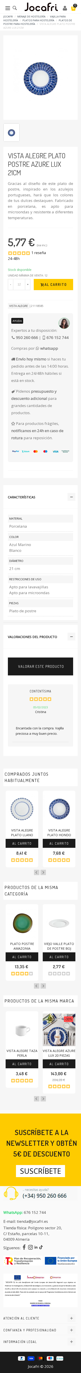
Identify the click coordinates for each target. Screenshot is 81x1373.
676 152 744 (35, 1212)
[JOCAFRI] (41, 7)
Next (43, 872)
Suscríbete (40, 1171)
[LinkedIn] (36, 1247)
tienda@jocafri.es (32, 1221)
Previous (36, 872)
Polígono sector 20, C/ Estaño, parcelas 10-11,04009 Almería (32, 1233)
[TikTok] (41, 1247)
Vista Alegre (18, 306)
